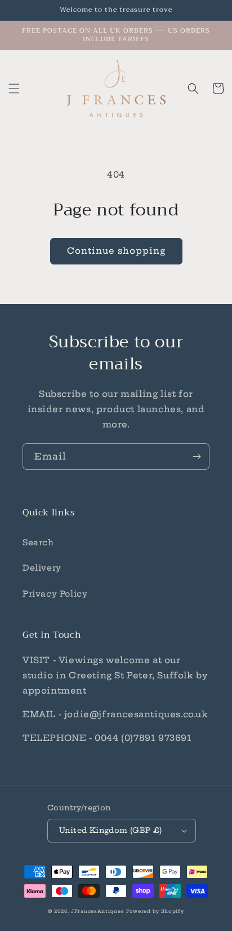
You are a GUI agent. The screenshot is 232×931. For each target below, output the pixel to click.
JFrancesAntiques (97, 911)
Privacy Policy (55, 594)
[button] (14, 88)
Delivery (42, 568)
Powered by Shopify (155, 911)
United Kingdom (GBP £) (110, 830)
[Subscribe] (196, 456)
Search (38, 542)
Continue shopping (116, 250)
